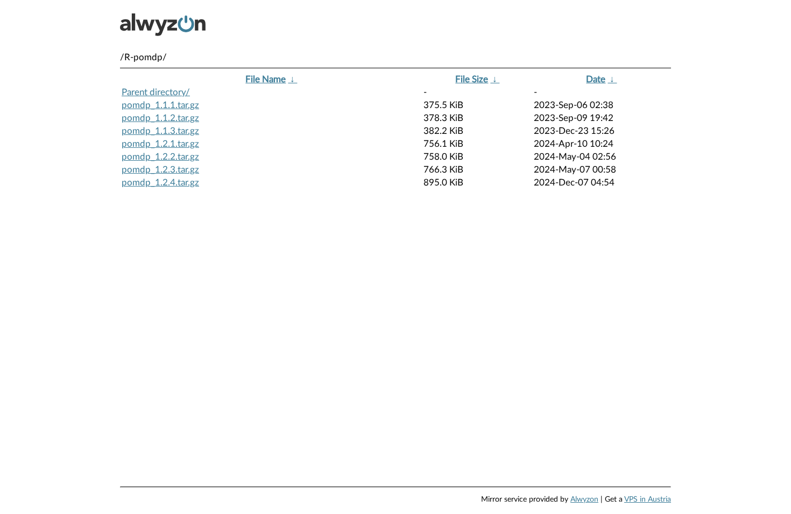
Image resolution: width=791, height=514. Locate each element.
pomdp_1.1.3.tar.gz (160, 130)
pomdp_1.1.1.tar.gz (160, 105)
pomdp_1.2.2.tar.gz (160, 156)
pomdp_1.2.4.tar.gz (160, 182)
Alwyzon (584, 499)
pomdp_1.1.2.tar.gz (160, 118)
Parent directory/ (156, 92)
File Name (265, 79)
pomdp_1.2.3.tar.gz (160, 169)
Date (595, 79)
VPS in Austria (647, 499)
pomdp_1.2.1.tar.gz (160, 143)
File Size (471, 79)
